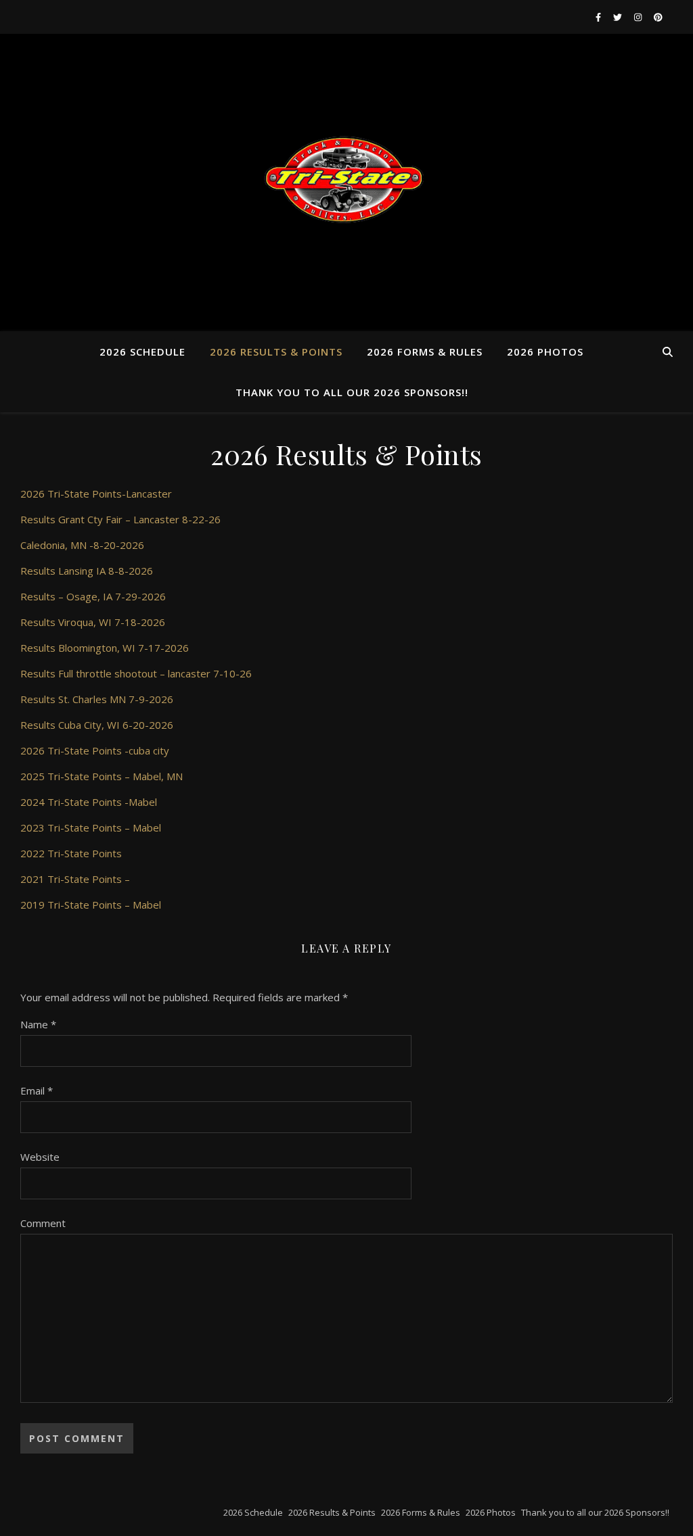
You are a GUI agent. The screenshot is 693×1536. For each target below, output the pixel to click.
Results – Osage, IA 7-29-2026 (93, 596)
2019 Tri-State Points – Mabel (90, 904)
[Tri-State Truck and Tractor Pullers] (346, 182)
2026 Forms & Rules (425, 351)
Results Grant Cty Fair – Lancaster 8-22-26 (120, 519)
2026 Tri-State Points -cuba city (94, 750)
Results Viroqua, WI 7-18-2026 (92, 622)
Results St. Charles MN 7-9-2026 (96, 699)
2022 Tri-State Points (71, 853)
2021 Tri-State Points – (75, 879)
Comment (43, 1223)
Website (40, 1156)
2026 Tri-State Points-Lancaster (96, 493)
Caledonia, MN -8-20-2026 (82, 545)
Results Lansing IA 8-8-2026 (86, 570)
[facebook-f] (599, 17)
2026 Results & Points (276, 351)
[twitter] (618, 17)
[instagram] (639, 17)
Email (36, 1090)
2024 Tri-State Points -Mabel (88, 802)
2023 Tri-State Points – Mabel (90, 827)
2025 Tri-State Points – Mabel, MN (101, 776)
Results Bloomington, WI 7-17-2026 (104, 647)
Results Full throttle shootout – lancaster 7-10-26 (136, 673)
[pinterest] (658, 17)
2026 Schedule (142, 351)
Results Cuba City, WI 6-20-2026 (96, 724)
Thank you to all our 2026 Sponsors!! (352, 392)
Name (38, 1024)
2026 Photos (545, 351)
